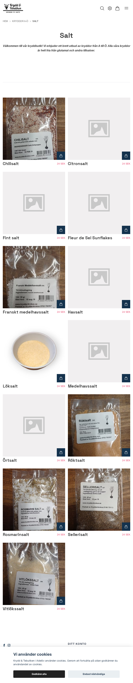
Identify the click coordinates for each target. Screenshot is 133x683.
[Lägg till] (61, 156)
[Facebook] (4, 645)
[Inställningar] (110, 8)
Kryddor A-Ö (20, 21)
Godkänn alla (39, 674)
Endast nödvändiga (94, 674)
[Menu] (126, 8)
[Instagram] (9, 645)
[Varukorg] (117, 8)
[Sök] (102, 8)
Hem (5, 21)
